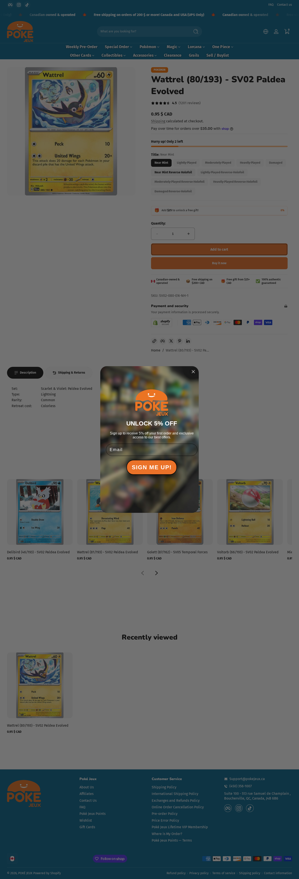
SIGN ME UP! (152, 467)
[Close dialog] (193, 371)
